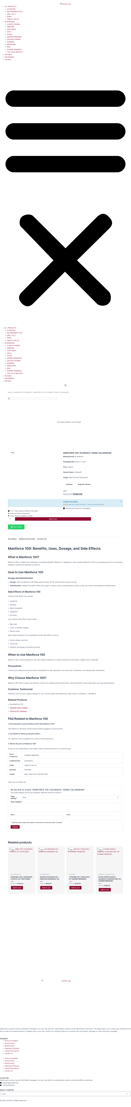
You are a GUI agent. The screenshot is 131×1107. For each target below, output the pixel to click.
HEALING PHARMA (14, 39)
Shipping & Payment (12, 1048)
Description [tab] (12, 539)
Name (13, 814)
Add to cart (53, 519)
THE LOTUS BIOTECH (15, 52)
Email (69, 814)
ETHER (9, 34)
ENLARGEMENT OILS (14, 11)
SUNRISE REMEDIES (14, 49)
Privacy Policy (10, 1043)
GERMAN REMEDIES (14, 37)
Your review (16, 802)
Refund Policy (10, 1046)
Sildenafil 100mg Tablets (19, 708)
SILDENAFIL (28, 392)
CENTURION (11, 29)
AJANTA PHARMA (13, 24)
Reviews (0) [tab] (42, 539)
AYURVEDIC (11, 9)
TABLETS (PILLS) (13, 19)
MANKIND (10, 42)
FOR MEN (8, 55)
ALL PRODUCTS (10, 6)
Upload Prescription (12, 1051)
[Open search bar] (65, 385)
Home (10, 392)
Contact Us (9, 1053)
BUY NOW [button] (18, 527)
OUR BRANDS (10, 22)
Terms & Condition (11, 1041)
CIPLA (9, 32)
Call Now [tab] (69, 484)
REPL (9, 47)
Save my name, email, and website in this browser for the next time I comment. (37, 822)
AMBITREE (10, 27)
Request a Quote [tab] (84, 484)
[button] (65, 195)
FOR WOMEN (9, 57)
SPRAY (9, 17)
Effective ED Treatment (18, 711)
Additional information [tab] (27, 539)
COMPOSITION (18, 392)
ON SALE (8, 60)
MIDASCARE (11, 44)
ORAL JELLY (11, 14)
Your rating (14, 797)
